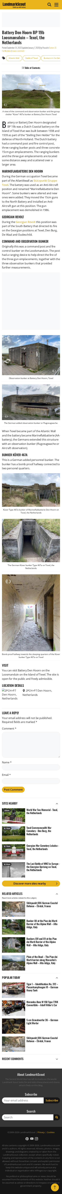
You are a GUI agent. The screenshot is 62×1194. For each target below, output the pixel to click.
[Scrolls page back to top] (55, 1187)
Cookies (51, 1132)
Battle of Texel (31, 58)
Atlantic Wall (14, 58)
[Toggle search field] (48, 5)
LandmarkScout (14, 4)
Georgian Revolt (25, 222)
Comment (9, 728)
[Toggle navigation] (55, 4)
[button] (27, 1139)
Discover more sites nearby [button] (29, 883)
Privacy (41, 1132)
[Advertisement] (31, 19)
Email (6, 775)
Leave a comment (18, 50)
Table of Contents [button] (32, 67)
